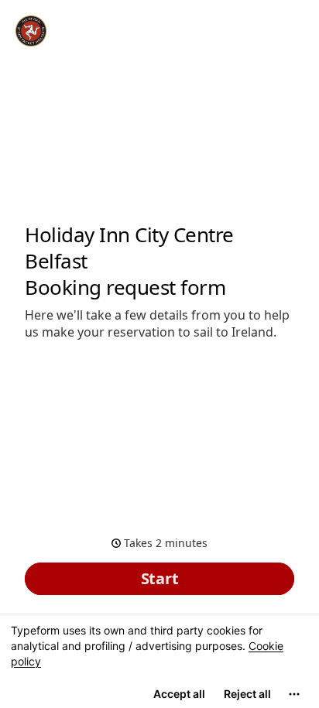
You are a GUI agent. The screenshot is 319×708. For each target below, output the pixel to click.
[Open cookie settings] (294, 694)
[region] (159, 661)
